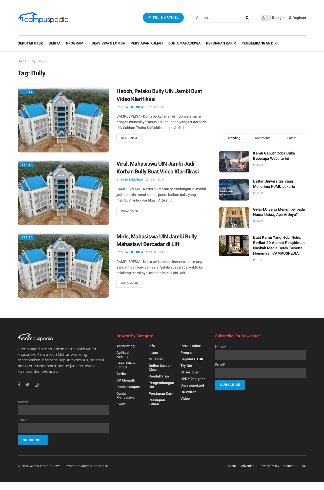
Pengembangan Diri (259, 43)
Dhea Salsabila (132, 107)
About (232, 466)
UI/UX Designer (192, 379)
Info (152, 346)
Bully (42, 61)
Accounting (125, 346)
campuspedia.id (95, 466)
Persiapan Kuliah (147, 43)
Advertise (247, 466)
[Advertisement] (263, 90)
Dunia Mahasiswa (184, 43)
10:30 (152, 252)
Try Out (186, 366)
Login (280, 18)
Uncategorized (192, 385)
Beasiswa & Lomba (108, 43)
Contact (289, 466)
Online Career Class (160, 368)
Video (185, 398)
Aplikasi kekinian (123, 354)
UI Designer (189, 372)
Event (121, 404)
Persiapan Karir (221, 43)
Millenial (156, 359)
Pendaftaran (159, 376)
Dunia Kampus (128, 387)
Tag (32, 61)
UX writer (188, 392)
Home (22, 61)
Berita (54, 43)
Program (74, 43)
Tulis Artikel (165, 17)
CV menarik (125, 380)
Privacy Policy (269, 466)
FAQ (303, 466)
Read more (129, 138)
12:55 (152, 107)
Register (299, 18)
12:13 (152, 179)
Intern (153, 352)
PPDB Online (190, 346)
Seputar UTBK (30, 43)
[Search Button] (248, 18)
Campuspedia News (44, 466)
